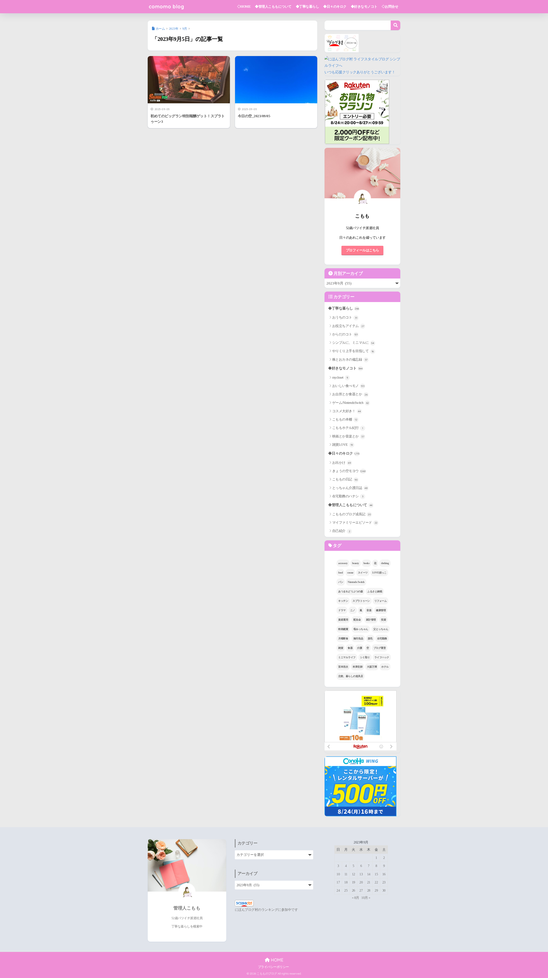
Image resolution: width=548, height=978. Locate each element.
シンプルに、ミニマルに (353, 342)
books (366, 563)
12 (353, 874)
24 (338, 890)
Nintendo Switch (356, 582)
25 (345, 890)
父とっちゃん (380, 629)
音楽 (368, 610)
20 (361, 882)
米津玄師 (357, 666)
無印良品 (358, 638)
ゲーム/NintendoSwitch (350, 403)
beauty (355, 563)
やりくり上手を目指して (353, 351)
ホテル (385, 666)
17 (338, 882)
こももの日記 (345, 479)
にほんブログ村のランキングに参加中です (266, 909)
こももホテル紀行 (347, 428)
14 (368, 874)
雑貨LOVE (342, 444)
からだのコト (345, 334)
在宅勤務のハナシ (347, 496)
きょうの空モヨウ (349, 471)
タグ (336, 545)
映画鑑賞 (343, 629)
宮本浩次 (343, 666)
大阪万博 (372, 666)
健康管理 (381, 610)
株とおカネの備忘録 (349, 359)
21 (368, 882)
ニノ (352, 610)
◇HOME (244, 6)
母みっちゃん (360, 629)
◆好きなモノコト (364, 6)
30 (384, 890)
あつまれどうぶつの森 (350, 591)
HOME (276, 960)
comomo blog (166, 6)
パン (340, 582)
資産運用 (343, 619)
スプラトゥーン (361, 600)
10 (338, 874)
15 (376, 874)
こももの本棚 (344, 419)
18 (345, 882)
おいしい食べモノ (348, 386)
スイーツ (363, 572)
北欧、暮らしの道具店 (350, 676)
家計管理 (371, 619)
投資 (383, 619)
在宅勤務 (382, 638)
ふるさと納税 (374, 591)
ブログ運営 (380, 647)
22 (376, 882)
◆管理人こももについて (273, 6)
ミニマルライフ (347, 657)
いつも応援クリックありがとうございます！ (360, 72)
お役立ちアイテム (348, 326)
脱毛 (370, 638)
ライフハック (381, 657)
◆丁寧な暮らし (307, 6)
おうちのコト (344, 317)
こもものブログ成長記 (351, 514)
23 (384, 882)
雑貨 (340, 647)
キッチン (343, 600)
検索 (395, 25)
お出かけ (341, 462)
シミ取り (365, 657)
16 (384, 874)
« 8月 (355, 897)
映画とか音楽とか (348, 436)
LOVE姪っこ (379, 572)
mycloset (340, 377)
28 (368, 890)
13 (361, 874)
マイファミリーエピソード (354, 522)
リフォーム (380, 600)
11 (345, 874)
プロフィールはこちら (362, 250)
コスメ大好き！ (346, 411)
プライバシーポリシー (273, 967)
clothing (385, 563)
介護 (359, 647)
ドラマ (342, 610)
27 (361, 890)
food (340, 572)
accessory (343, 563)
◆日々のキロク (335, 6)
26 (353, 890)
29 (376, 890)
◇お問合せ (390, 6)
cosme (350, 572)
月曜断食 (343, 638)
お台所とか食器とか (350, 394)
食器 (350, 647)
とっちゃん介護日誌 (350, 488)
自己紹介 (341, 531)
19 (353, 882)
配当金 (357, 619)
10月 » (365, 897)
